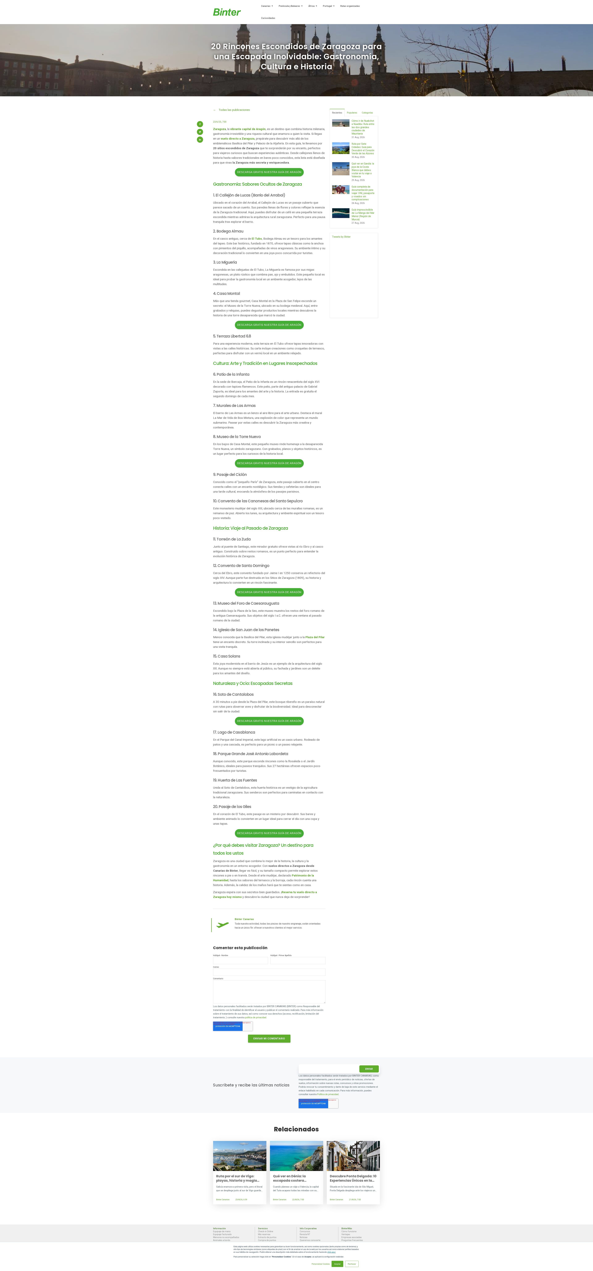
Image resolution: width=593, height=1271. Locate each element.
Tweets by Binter (341, 236)
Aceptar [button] (337, 1263)
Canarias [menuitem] (265, 6)
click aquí (331, 1252)
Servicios (263, 1228)
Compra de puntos (267, 1240)
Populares (352, 112)
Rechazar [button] (352, 1263)
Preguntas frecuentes (352, 1240)
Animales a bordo (221, 1240)
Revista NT (305, 1234)
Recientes (337, 112)
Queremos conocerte (310, 1240)
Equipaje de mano (222, 1231)
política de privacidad (255, 1017)
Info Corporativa (308, 1228)
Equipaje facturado (222, 1234)
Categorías (367, 112)
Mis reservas (264, 1234)
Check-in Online (265, 1231)
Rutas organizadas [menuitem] (350, 6)
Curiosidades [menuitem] (268, 18)
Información (219, 1228)
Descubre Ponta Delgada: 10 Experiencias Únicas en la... (353, 1178)
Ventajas (345, 1234)
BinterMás (346, 1228)
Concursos (305, 1231)
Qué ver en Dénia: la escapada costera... (289, 1178)
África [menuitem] (311, 6)
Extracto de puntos (267, 1237)
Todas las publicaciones (234, 110)
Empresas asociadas (351, 1237)
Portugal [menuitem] (327, 6)
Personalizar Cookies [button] (321, 1263)
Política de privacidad (328, 1094)
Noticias (303, 1237)
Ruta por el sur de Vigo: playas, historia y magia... (237, 1178)
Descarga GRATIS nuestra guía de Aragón (269, 172)
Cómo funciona (348, 1231)
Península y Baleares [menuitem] (289, 6)
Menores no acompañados (226, 1237)
